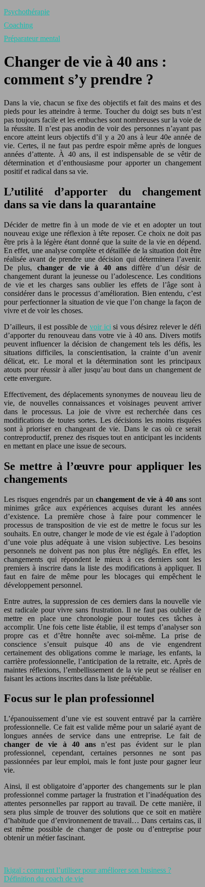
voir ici (100, 327)
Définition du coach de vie (43, 879)
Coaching (18, 25)
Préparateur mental (32, 38)
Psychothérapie (27, 12)
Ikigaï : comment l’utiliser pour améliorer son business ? (87, 870)
